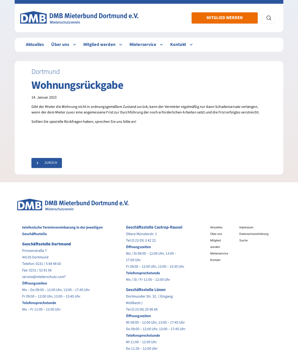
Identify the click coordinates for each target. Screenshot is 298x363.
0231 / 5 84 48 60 (48, 263)
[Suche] (268, 18)
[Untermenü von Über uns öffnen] (74, 45)
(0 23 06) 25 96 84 (144, 309)
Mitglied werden (225, 18)
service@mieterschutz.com (43, 276)
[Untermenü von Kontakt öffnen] (191, 45)
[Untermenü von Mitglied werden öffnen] (120, 45)
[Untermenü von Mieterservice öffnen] (161, 45)
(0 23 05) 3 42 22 (143, 240)
